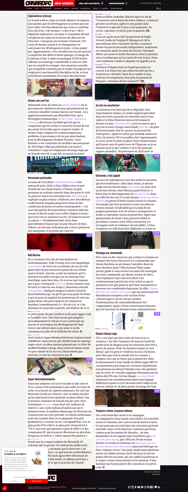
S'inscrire (157, 3)
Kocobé (29, 250)
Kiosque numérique (152, 472)
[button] (4, 488)
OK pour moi (36, 481)
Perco (29, 439)
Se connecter (146, 3)
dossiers (57, 8)
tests (37, 8)
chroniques (85, 8)
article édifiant (71, 105)
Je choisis (13, 481)
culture (74, 8)
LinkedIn (118, 16)
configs (104, 8)
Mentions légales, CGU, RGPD (84, 488)
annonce (144, 127)
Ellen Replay (98, 14)
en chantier (46, 8)
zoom (95, 8)
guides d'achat (116, 8)
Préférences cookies (107, 488)
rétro (66, 8)
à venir (29, 8)
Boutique (156, 474)
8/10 (118, 74)
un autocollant (145, 376)
